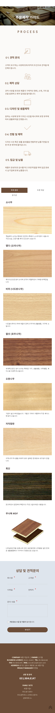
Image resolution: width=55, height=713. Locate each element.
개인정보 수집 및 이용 (17, 622)
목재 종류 (14, 190)
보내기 (27, 629)
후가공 (14, 195)
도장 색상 (40, 190)
